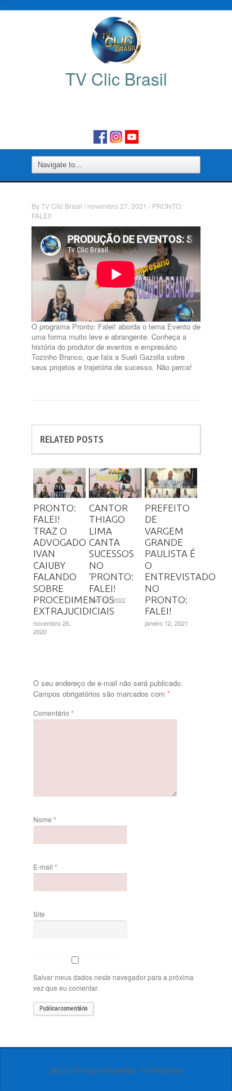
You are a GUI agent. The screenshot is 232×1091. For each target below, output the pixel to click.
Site (39, 914)
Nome (44, 819)
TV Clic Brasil (61, 206)
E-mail (45, 866)
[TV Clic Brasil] (116, 40)
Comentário (53, 713)
